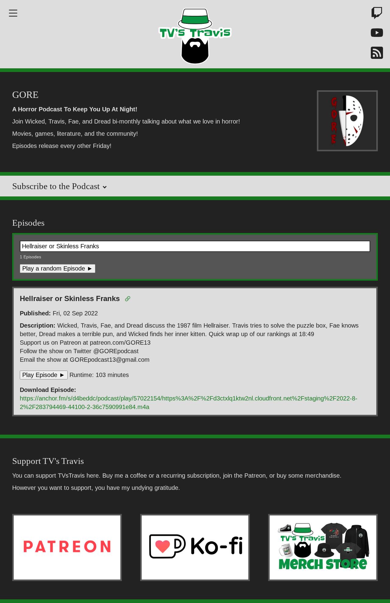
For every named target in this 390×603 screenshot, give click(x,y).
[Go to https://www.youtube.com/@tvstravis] (375, 34)
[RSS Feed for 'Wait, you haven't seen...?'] (375, 54)
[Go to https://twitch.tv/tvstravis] (375, 14)
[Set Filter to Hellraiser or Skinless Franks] (128, 299)
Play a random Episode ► (57, 268)
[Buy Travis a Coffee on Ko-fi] (195, 547)
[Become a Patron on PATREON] (67, 547)
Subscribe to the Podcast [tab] (57, 186)
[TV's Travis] (195, 34)
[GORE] (347, 121)
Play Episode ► (43, 374)
